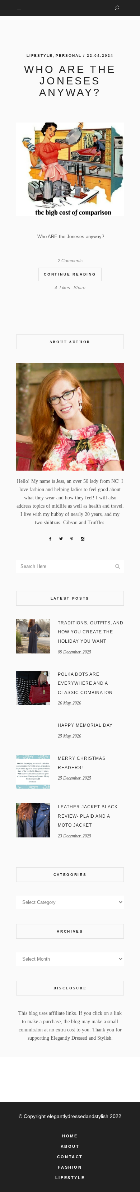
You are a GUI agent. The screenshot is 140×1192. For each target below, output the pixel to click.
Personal (68, 55)
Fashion (70, 1167)
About (70, 1146)
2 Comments (70, 260)
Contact (70, 1157)
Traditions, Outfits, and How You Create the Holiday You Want (90, 632)
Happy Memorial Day (85, 725)
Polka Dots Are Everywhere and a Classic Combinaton (85, 683)
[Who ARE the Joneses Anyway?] (70, 169)
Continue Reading (70, 274)
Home (70, 1136)
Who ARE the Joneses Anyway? (70, 81)
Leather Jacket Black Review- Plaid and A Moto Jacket (88, 816)
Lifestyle (40, 55)
